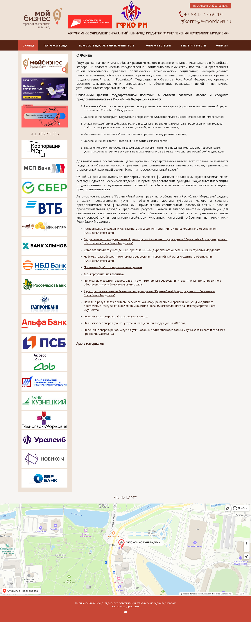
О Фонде (28, 45)
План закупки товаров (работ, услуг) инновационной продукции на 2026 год (135, 323)
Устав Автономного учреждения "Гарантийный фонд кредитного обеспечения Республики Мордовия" (152, 250)
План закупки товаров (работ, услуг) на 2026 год (116, 316)
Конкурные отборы (158, 45)
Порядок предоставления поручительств (106, 45)
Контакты (222, 45)
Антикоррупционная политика (104, 274)
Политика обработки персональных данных (113, 267)
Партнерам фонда (55, 45)
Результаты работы (193, 45)
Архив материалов (90, 343)
